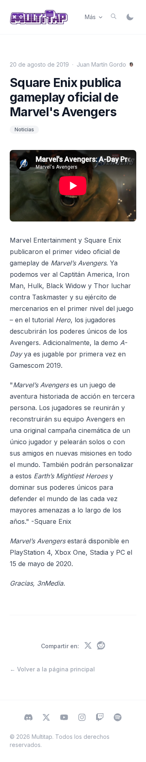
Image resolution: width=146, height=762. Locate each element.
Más (90, 16)
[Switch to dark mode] (129, 17)
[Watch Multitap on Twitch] (100, 718)
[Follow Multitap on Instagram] (82, 718)
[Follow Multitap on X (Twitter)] (46, 718)
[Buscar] (113, 16)
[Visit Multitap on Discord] (28, 718)
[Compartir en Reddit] (101, 646)
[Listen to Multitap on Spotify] (118, 718)
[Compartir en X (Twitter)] (88, 646)
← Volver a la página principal (52, 669)
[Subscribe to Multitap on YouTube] (64, 718)
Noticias (24, 129)
